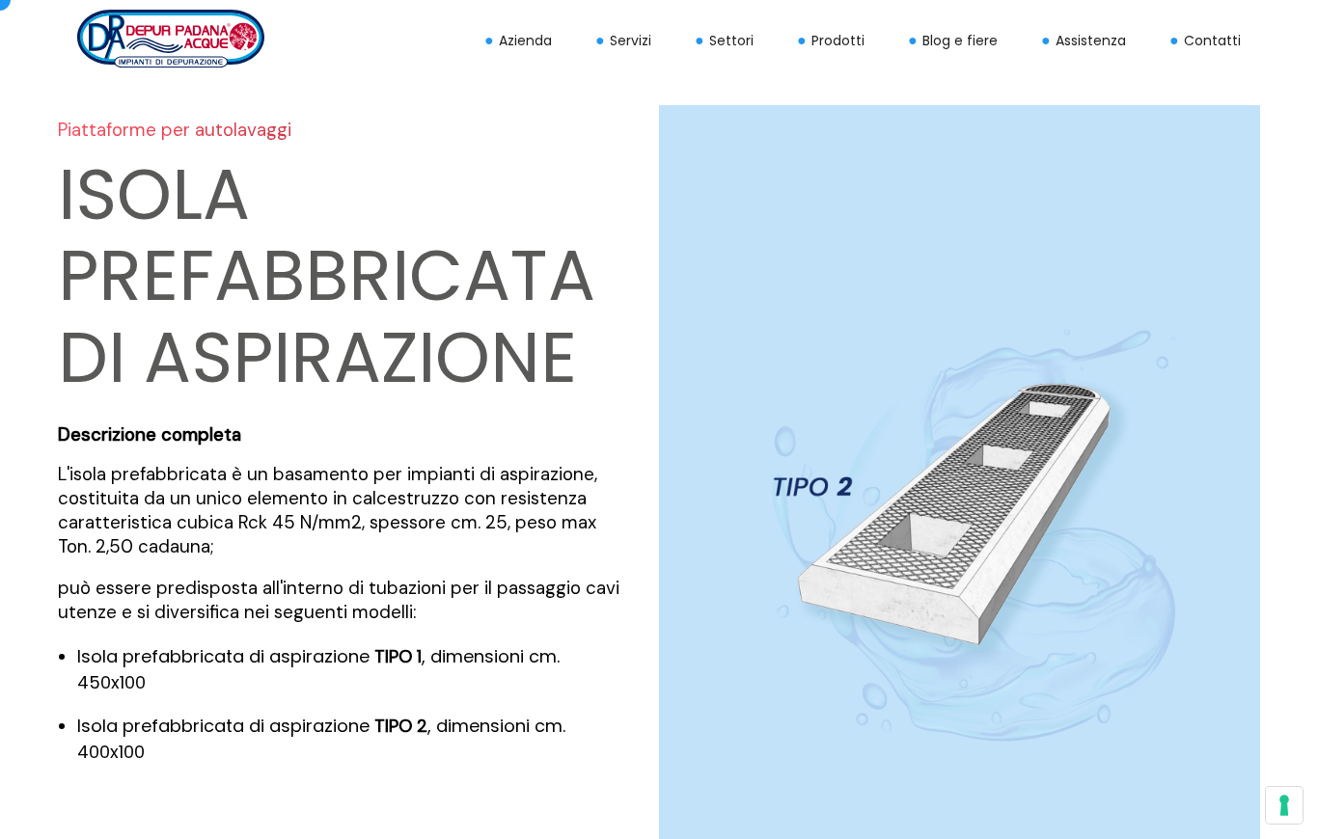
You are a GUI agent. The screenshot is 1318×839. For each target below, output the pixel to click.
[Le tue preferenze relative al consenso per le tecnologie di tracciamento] (1284, 805)
